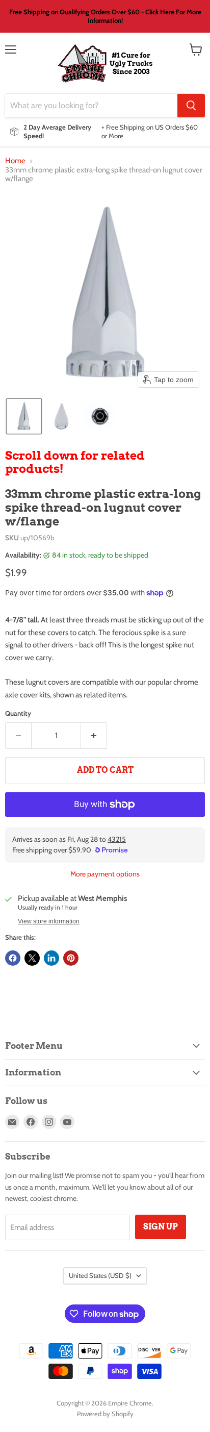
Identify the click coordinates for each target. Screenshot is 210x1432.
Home (15, 161)
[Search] (191, 105)
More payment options (105, 874)
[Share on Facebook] (12, 958)
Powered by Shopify (105, 1414)
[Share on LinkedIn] (51, 958)
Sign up (160, 1227)
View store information (49, 921)
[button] (24, 416)
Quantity (18, 713)
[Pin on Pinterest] (70, 958)
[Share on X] (32, 958)
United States (100, 1275)
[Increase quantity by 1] (94, 735)
